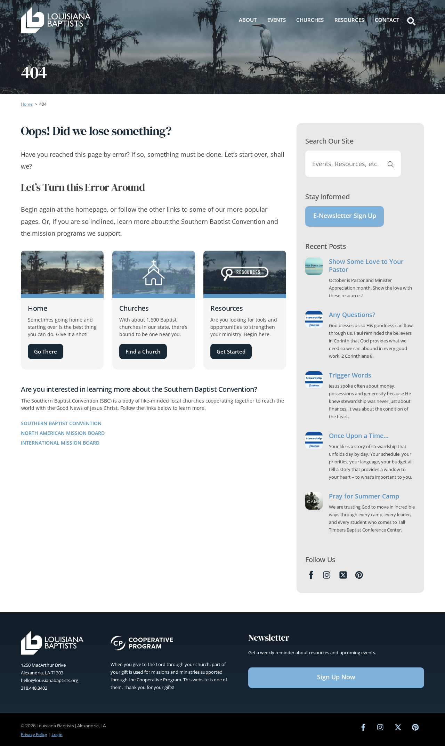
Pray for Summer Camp (364, 496)
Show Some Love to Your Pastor (366, 266)
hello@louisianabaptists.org (49, 680)
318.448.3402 (34, 688)
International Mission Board (60, 442)
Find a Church (143, 351)
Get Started (231, 351)
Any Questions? (352, 315)
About (248, 19)
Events (276, 19)
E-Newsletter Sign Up (344, 215)
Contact (387, 19)
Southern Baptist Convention (61, 423)
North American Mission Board (63, 433)
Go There (45, 351)
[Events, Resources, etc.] (391, 164)
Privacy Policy (34, 734)
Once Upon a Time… (359, 436)
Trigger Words (350, 375)
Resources (349, 19)
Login (57, 734)
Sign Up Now (336, 677)
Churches (310, 19)
